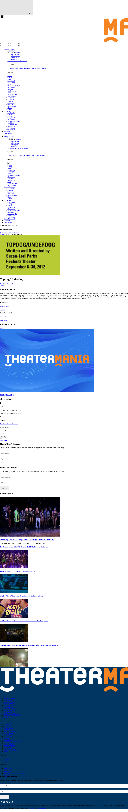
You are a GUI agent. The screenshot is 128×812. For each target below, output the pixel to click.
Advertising (7, 771)
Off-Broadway (18, 68)
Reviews (10, 101)
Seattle (9, 92)
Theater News (8, 724)
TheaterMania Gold (9, 130)
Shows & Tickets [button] (9, 49)
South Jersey (15, 233)
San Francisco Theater (10, 710)
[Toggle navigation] (2, 16)
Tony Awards (8, 133)
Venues (9, 61)
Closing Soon (15, 57)
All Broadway (15, 56)
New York (7, 759)
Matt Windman (4, 306)
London (6, 761)
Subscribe (4, 464)
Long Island (11, 81)
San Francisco (11, 91)
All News (6, 751)
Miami (9, 84)
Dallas (9, 79)
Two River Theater (6, 424)
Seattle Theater (8, 712)
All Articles (10, 99)
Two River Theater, (6, 233)
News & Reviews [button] (9, 98)
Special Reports (12, 106)
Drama (2, 285)
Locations (10, 51)
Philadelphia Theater (10, 709)
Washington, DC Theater (11, 714)
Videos (9, 109)
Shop (5, 770)
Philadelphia (11, 87)
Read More (3, 320)
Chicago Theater (9, 700)
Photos (9, 108)
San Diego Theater (9, 745)
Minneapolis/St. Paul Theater (12, 715)
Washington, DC (12, 94)
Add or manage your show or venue (14, 773)
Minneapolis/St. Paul (13, 86)
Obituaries (10, 104)
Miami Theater (8, 707)
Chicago (9, 77)
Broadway (18, 52)
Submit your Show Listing (20, 61)
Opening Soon (15, 54)
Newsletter (7, 131)
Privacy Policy (33, 808)
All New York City (40, 68)
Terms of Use (42, 808)
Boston (9, 76)
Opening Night (8, 728)
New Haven (11, 128)
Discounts (14, 59)
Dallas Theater (8, 736)
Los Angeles (11, 82)
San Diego (10, 89)
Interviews (10, 103)
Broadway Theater (9, 698)
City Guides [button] (7, 111)
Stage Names (8, 768)
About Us (7, 775)
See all (2, 328)
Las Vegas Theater (9, 705)
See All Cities (11, 96)
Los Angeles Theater (10, 702)
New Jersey (15, 424)
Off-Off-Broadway (29, 68)
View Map (3, 437)
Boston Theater (8, 703)
